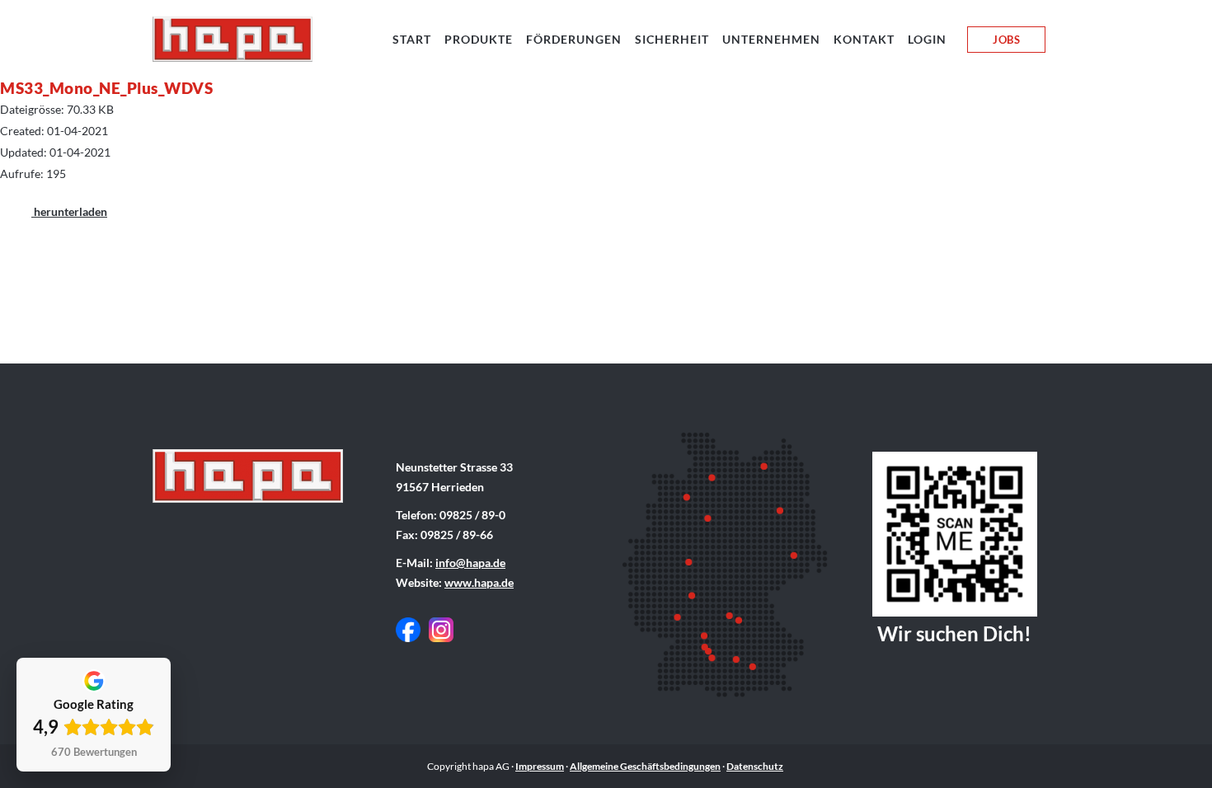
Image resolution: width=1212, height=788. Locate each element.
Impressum (539, 766)
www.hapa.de (479, 582)
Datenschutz (754, 766)
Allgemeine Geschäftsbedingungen (645, 766)
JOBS (1006, 39)
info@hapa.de (470, 563)
